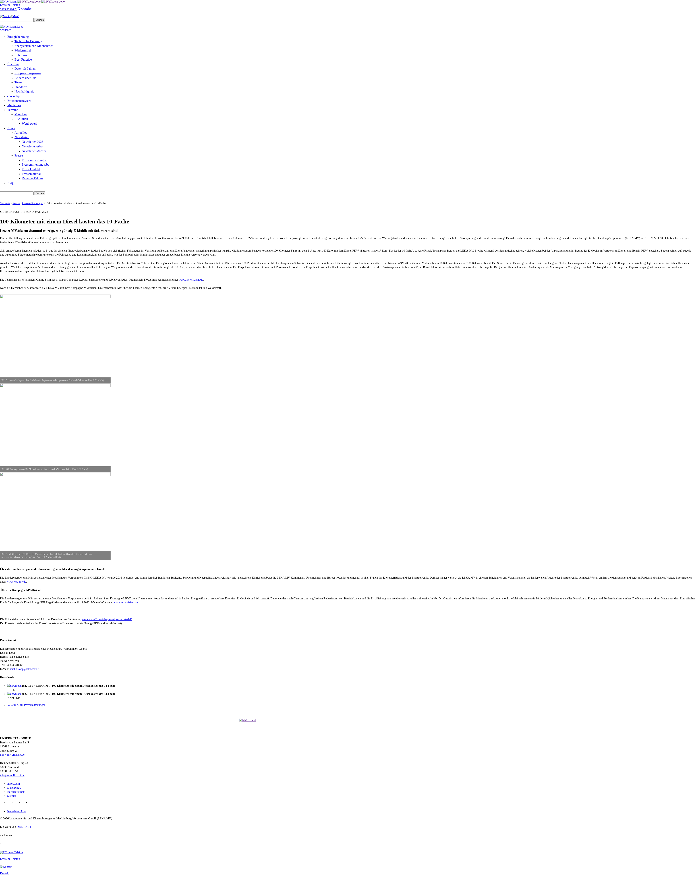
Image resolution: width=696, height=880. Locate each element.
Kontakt (24, 9)
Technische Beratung (28, 41)
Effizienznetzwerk (19, 100)
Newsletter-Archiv (34, 151)
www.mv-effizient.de (191, 279)
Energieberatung (18, 36)
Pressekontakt (31, 169)
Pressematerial (31, 174)
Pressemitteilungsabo (35, 164)
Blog (10, 183)
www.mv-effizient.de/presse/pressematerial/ (107, 619)
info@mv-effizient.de (12, 754)
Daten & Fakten (25, 68)
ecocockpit (14, 96)
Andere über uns (25, 78)
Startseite (5, 203)
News (11, 128)
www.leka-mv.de (16, 581)
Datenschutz (14, 787)
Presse (18, 155)
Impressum (13, 783)
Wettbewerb (30, 123)
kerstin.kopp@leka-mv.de (24, 669)
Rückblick (21, 119)
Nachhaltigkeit (24, 91)
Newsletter (21, 137)
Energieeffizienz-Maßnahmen (33, 46)
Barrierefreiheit (15, 791)
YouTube (24, 802)
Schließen (6, 29)
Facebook (17, 802)
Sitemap (11, 795)
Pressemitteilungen (34, 160)
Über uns (13, 64)
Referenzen (21, 55)
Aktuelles (20, 132)
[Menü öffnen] (9, 16)
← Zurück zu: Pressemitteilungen (26, 704)
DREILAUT (24, 826)
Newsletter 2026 (32, 141)
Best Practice (23, 59)
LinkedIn (10, 802)
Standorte (20, 87)
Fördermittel (22, 50)
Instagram (32, 802)
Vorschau (20, 114)
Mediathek (14, 105)
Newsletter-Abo (32, 146)
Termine (12, 110)
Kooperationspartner (27, 73)
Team (18, 82)
